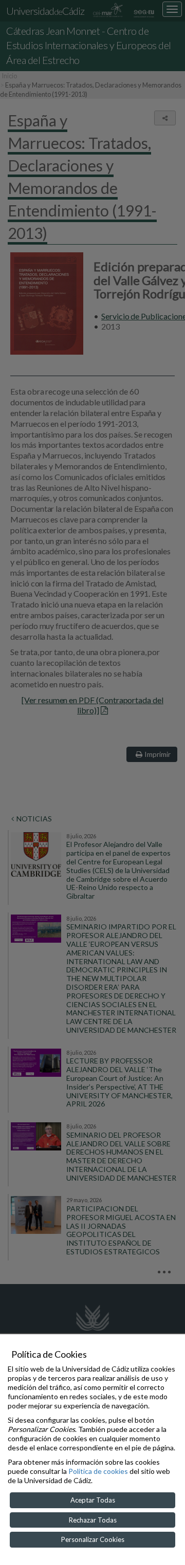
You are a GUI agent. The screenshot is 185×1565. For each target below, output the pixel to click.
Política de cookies (98, 1471)
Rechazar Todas (93, 1520)
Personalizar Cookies (92, 1539)
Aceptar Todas (92, 1500)
